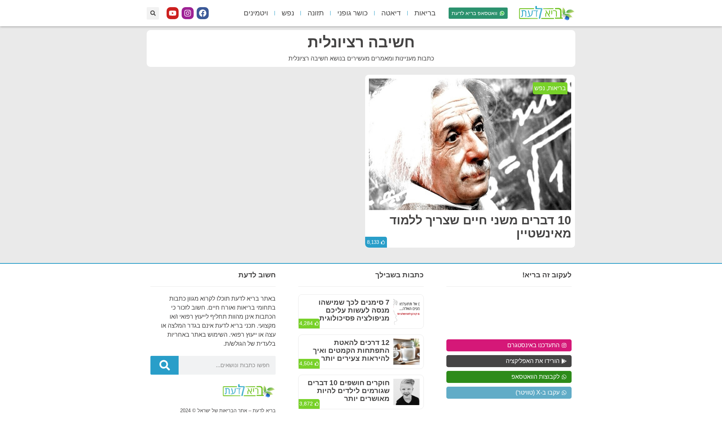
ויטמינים (256, 13)
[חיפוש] (164, 365)
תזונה (316, 13)
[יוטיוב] (173, 13)
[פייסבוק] (203, 13)
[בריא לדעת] (545, 13)
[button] (153, 13)
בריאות (424, 13)
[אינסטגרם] (188, 13)
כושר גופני (352, 13)
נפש (288, 13)
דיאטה (391, 13)
